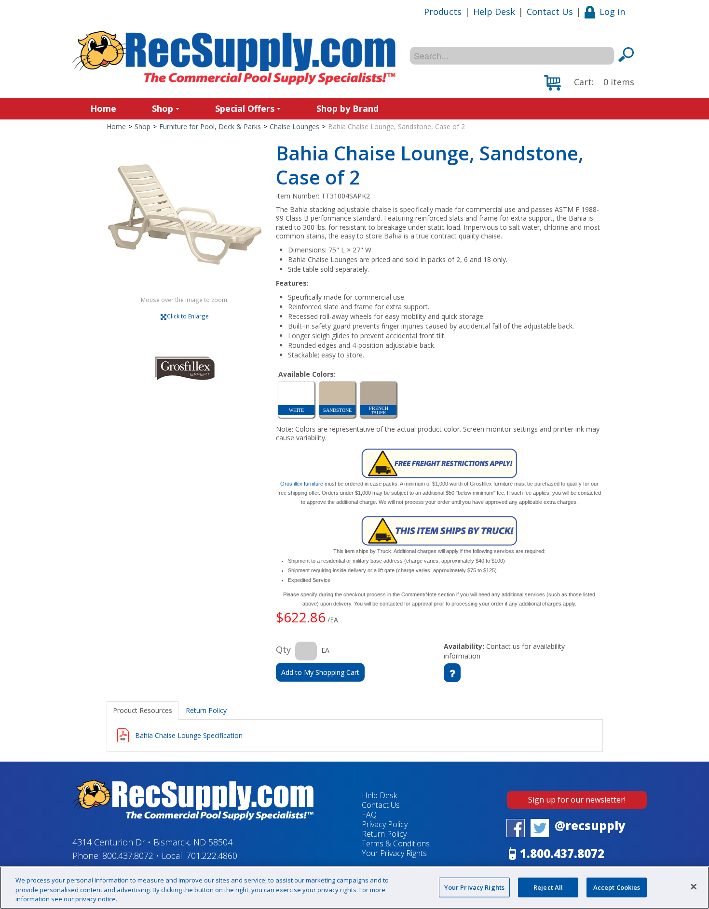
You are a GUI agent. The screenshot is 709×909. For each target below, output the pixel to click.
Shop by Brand (347, 108)
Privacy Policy (385, 824)
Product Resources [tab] (142, 710)
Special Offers (244, 108)
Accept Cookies (617, 887)
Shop (162, 108)
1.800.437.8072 (562, 853)
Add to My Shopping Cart (320, 672)
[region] (354, 887)
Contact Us (550, 11)
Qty (283, 649)
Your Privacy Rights (474, 887)
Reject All (548, 887)
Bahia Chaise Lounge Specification (189, 735)
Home (103, 108)
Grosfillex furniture (301, 484)
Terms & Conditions (396, 843)
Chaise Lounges (294, 126)
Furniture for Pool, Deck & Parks (210, 126)
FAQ (369, 814)
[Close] (693, 886)
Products (443, 11)
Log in (612, 11)
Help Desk (494, 11)
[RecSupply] (233, 58)
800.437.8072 (127, 855)
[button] (589, 83)
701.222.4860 (211, 855)
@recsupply (590, 825)
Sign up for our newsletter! (577, 799)
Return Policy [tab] (206, 710)
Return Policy (384, 834)
